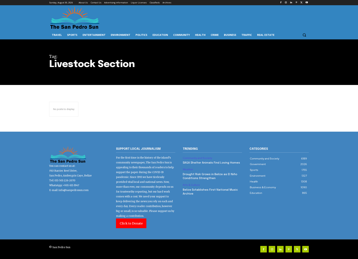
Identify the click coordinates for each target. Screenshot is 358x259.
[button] (304, 34)
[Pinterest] (296, 3)
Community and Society (197, 158)
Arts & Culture (191, 185)
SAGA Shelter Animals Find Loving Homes (211, 162)
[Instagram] (286, 3)
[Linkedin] (291, 3)
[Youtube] (306, 3)
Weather (188, 169)
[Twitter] (301, 3)
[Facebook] (281, 3)
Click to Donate (131, 223)
